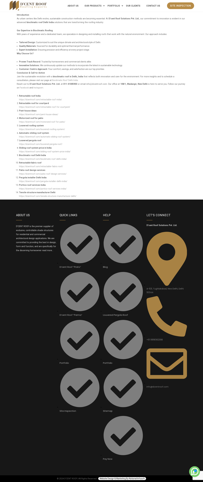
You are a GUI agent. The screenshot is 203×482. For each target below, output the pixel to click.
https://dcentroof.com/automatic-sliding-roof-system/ (44, 137)
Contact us (153, 6)
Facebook (24, 87)
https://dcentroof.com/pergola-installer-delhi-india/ (43, 181)
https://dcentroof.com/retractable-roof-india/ (40, 99)
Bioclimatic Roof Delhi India (65, 80)
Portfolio (114, 6)
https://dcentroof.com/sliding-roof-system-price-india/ (45, 151)
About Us (73, 6)
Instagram (38, 87)
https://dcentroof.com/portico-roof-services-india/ (43, 189)
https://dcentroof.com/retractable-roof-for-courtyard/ (44, 107)
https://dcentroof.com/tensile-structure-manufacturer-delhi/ (47, 196)
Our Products (93, 6)
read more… (47, 250)
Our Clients (133, 6)
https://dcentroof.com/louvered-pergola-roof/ (40, 144)
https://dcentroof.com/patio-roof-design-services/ (43, 174)
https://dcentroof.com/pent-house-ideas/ (38, 114)
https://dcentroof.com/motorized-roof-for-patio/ (42, 122)
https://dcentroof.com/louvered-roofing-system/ (42, 129)
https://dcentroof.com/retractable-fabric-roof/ (41, 166)
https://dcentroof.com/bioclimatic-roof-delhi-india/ (43, 159)
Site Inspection (180, 5)
